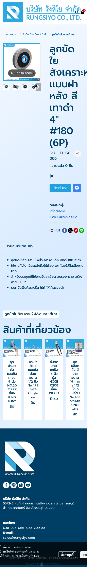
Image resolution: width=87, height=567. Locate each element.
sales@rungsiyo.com (19, 537)
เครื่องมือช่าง (58, 211)
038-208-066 (13, 527)
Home (9, 34)
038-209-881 (36, 527)
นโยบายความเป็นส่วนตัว (19, 555)
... (18, 34)
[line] (13, 485)
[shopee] (21, 485)
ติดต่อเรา (60, 188)
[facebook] (6, 485)
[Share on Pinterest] (75, 230)
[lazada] (28, 485)
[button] (77, 12)
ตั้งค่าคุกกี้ (67, 554)
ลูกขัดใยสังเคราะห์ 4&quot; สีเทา (31, 314)
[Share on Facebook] (64, 230)
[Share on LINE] (81, 230)
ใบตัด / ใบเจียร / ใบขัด (35, 34)
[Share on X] (70, 230)
